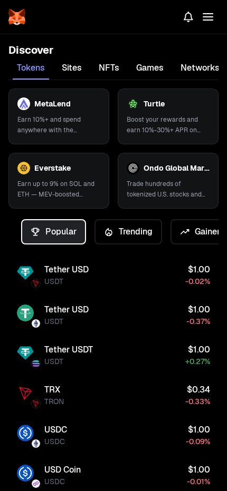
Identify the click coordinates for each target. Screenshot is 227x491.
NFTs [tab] (109, 67)
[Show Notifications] (188, 17)
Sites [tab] (72, 67)
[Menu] (208, 17)
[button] (58, 116)
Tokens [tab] (31, 67)
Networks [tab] (200, 67)
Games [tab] (150, 67)
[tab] (53, 232)
